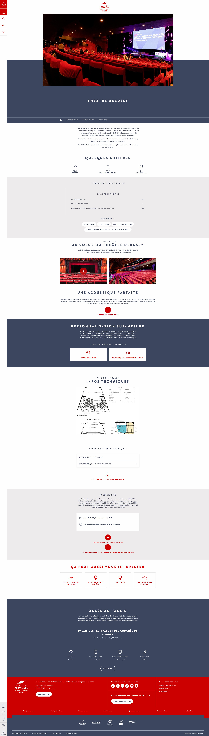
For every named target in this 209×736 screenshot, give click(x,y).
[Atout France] (132, 723)
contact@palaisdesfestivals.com (45, 689)
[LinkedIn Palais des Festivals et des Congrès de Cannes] (113, 686)
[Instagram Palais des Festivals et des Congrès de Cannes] (127, 686)
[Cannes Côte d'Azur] (82, 723)
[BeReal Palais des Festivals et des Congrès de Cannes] (136, 686)
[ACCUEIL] (61, 120)
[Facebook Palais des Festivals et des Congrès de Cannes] (118, 686)
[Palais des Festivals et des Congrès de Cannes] (21, 686)
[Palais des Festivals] (3, 4)
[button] (3, 18)
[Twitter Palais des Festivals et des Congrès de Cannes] (122, 686)
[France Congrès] (110, 722)
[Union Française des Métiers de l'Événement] (96, 722)
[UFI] (121, 722)
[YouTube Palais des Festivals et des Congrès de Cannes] (132, 686)
